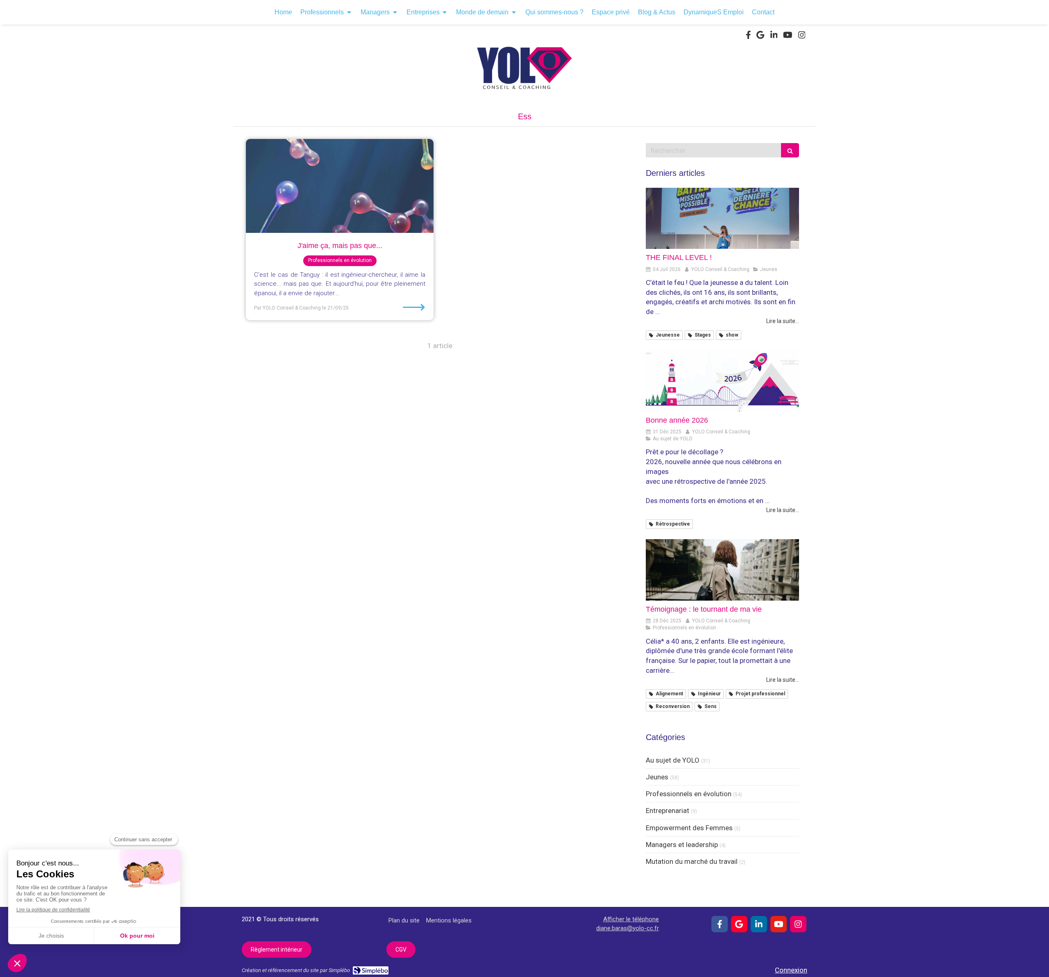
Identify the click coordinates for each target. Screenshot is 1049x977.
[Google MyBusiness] (760, 36)
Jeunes (657, 777)
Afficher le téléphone (631, 919)
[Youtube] (787, 36)
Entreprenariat (667, 810)
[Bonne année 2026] (722, 381)
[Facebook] (748, 36)
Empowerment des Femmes (689, 828)
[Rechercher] (790, 150)
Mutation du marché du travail (692, 861)
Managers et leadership (682, 844)
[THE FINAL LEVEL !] (722, 218)
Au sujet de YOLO (672, 760)
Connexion (791, 970)
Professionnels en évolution (688, 794)
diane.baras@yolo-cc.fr (627, 928)
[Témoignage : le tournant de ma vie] (722, 570)
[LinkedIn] (774, 36)
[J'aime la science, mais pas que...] (340, 186)
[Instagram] (802, 36)
